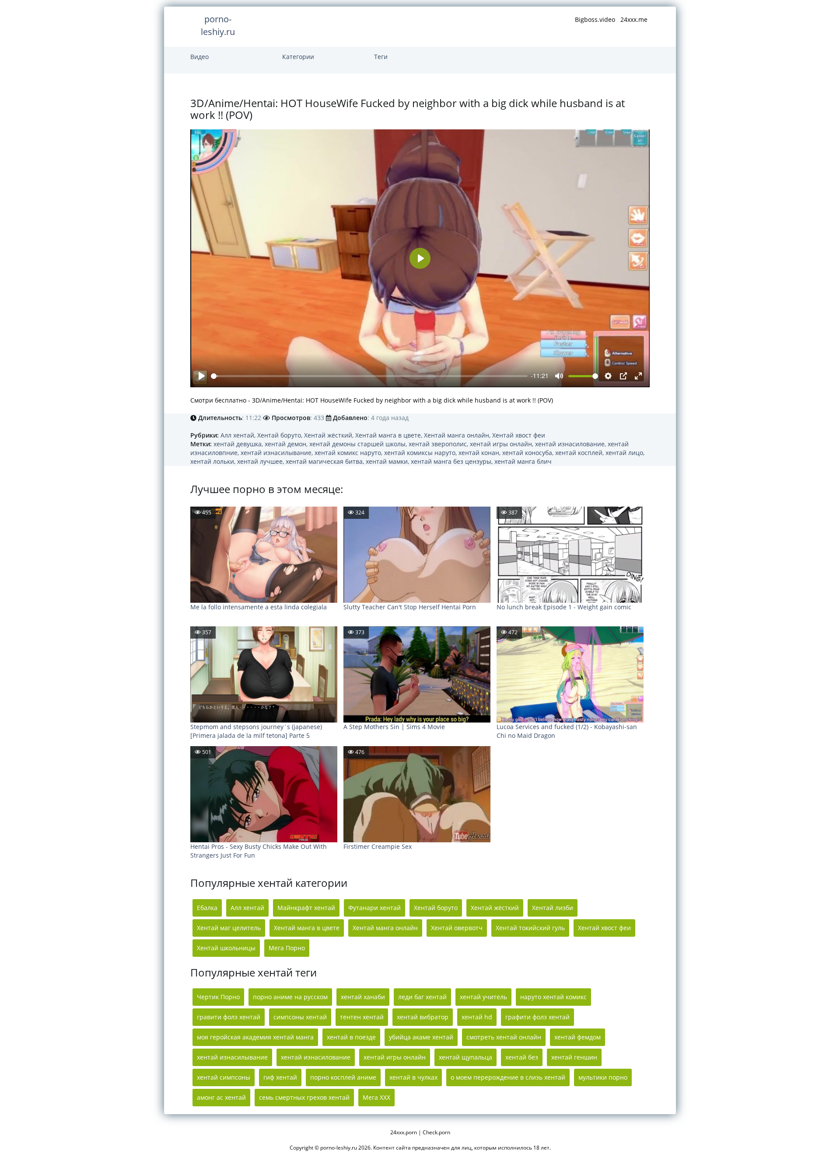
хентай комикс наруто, (349, 452)
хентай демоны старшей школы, (359, 444)
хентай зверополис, (439, 444)
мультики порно (602, 1077)
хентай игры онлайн (395, 1057)
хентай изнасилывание (232, 1057)
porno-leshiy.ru (218, 25)
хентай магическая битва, (326, 461)
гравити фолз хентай (228, 1017)
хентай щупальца (465, 1057)
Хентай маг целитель (229, 928)
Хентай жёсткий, (329, 435)
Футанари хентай (374, 907)
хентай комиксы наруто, (421, 452)
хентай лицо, (625, 452)
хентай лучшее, (261, 461)
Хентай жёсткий (495, 907)
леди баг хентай (422, 997)
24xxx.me (634, 19)
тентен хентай (362, 1017)
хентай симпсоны (223, 1077)
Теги (381, 56)
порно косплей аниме (343, 1077)
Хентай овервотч (457, 928)
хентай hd (477, 1017)
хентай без (521, 1057)
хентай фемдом (577, 1037)
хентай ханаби (363, 997)
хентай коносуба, (528, 452)
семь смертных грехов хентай (304, 1097)
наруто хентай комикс (553, 997)
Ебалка (207, 907)
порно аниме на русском (290, 997)
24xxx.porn (403, 1132)
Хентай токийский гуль (530, 928)
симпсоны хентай (300, 1017)
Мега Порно (287, 948)
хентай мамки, (388, 461)
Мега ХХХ (376, 1097)
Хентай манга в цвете (307, 928)
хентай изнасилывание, (278, 452)
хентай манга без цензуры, (452, 461)
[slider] (369, 376)
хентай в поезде (351, 1037)
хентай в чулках (413, 1077)
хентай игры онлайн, (502, 444)
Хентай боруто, (280, 435)
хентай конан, (480, 452)
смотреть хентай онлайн (503, 1037)
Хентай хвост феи (518, 435)
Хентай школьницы (226, 948)
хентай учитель (483, 997)
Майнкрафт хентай (306, 907)
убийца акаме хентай (421, 1037)
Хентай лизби (552, 907)
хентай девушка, (239, 444)
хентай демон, (287, 444)
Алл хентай (247, 907)
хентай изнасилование (315, 1057)
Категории (298, 56)
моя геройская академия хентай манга (255, 1037)
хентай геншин (574, 1057)
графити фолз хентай (537, 1017)
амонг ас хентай (221, 1097)
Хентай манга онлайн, (458, 435)
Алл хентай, (238, 435)
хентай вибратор (422, 1017)
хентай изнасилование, (571, 444)
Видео (199, 56)
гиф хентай (280, 1077)
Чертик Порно (218, 997)
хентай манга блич (523, 461)
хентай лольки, (213, 461)
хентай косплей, (580, 452)
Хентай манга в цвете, (389, 435)
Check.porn (436, 1132)
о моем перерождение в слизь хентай (508, 1077)
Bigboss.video (595, 19)
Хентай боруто (436, 907)
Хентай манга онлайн (385, 928)
